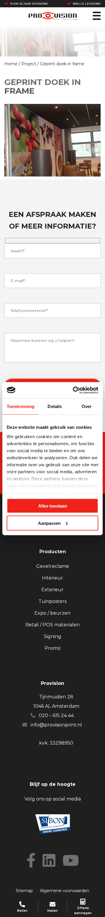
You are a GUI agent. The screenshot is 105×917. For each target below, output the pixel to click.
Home (11, 63)
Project (28, 63)
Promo (53, 648)
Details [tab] (55, 406)
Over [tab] (87, 406)
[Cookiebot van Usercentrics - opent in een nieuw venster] (74, 390)
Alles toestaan (52, 505)
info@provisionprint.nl (56, 725)
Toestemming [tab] (20, 406)
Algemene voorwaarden (64, 890)
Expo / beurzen (52, 613)
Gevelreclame (52, 566)
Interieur (52, 578)
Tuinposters (52, 601)
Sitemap (24, 890)
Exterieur (52, 589)
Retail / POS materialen (52, 625)
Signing (52, 636)
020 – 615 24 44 (56, 715)
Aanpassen (49, 522)
